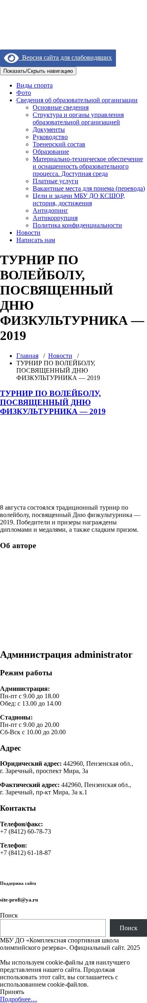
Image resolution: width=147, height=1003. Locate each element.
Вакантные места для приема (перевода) (89, 188)
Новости (28, 232)
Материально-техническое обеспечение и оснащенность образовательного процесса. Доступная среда (88, 166)
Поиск (9, 915)
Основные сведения (61, 107)
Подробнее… (18, 999)
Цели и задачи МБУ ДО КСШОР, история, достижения (79, 199)
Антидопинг (50, 210)
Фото (23, 92)
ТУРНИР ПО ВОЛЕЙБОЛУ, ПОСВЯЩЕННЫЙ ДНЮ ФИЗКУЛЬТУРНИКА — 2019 (53, 402)
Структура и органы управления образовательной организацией (78, 118)
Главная (27, 355)
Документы (49, 129)
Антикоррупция (55, 217)
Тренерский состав (59, 144)
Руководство (50, 136)
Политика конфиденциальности (77, 225)
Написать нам (35, 239)
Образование (51, 151)
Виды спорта (34, 85)
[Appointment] (51, 32)
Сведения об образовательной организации (77, 100)
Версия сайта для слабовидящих (65, 57)
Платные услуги (55, 181)
